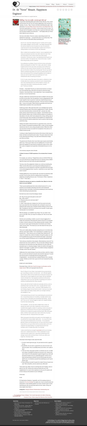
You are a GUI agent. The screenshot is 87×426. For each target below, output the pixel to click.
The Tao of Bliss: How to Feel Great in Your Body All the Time (39, 26)
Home (48, 4)
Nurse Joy (57, 410)
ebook (67, 41)
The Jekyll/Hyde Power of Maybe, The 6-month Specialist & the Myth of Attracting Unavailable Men (31, 396)
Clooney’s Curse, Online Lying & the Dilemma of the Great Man (38, 397)
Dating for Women (29, 389)
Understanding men (44, 389)
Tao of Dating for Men (61, 6)
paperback (61, 42)
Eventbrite (34, 28)
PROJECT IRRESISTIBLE (40, 6)
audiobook (61, 43)
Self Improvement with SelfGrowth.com (42, 402)
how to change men (23, 391)
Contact (71, 4)
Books (58, 4)
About (65, 4)
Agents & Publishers (25, 420)
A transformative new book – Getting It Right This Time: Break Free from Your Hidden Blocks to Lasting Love (23, 407)
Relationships (37, 389)
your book (39, 330)
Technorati (37, 404)
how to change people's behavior (33, 391)
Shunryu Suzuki (42, 391)
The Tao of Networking (69, 6)
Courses (17, 420)
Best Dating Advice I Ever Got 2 (51, 6)
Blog (53, 4)
